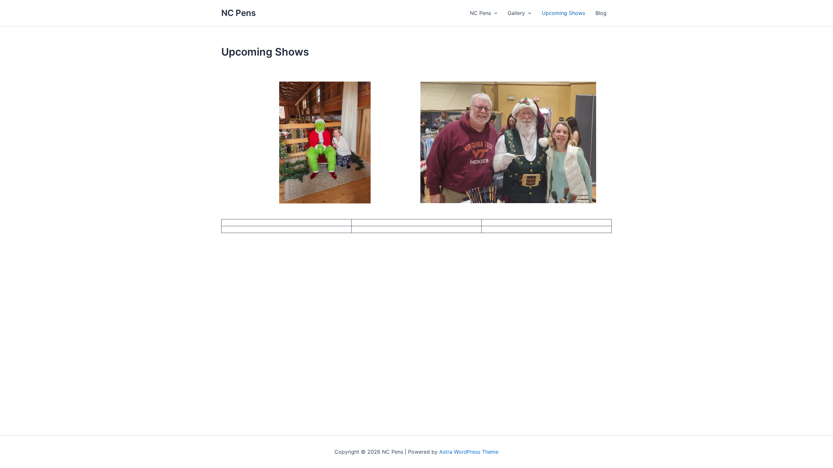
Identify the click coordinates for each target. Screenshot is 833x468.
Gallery (516, 13)
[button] (494, 13)
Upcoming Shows (563, 13)
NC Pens (238, 13)
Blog (601, 13)
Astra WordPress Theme (468, 451)
